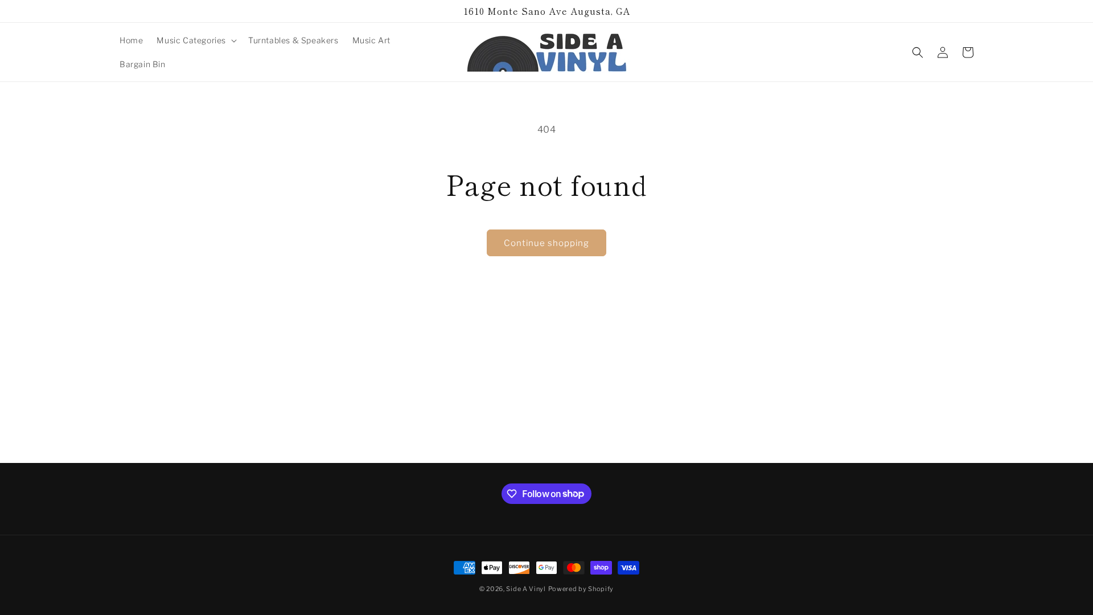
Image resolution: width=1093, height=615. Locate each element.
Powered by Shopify (581, 589)
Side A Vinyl (525, 589)
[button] (195, 40)
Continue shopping (546, 243)
